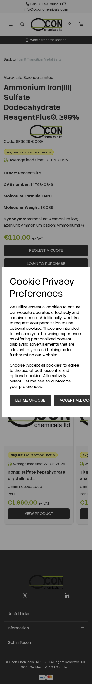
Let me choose (30, 400)
